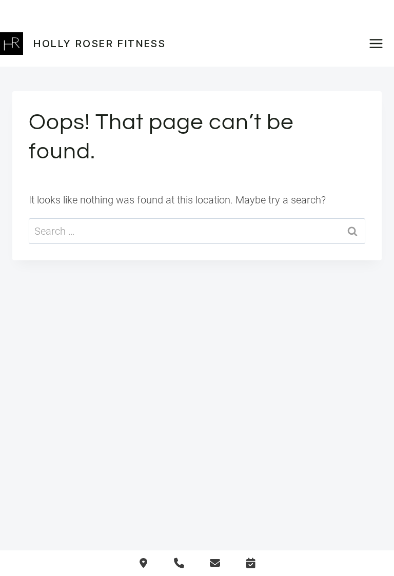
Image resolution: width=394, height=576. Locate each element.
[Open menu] (379, 43)
